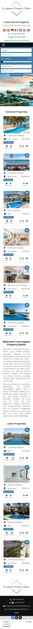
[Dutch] (25, 30)
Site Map (29, 622)
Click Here (23, 416)
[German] (12, 30)
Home (17, 613)
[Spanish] (8, 30)
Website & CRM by (6, 624)
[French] (16, 30)
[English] (4, 30)
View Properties (16, 74)
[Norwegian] (29, 30)
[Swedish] (21, 30)
